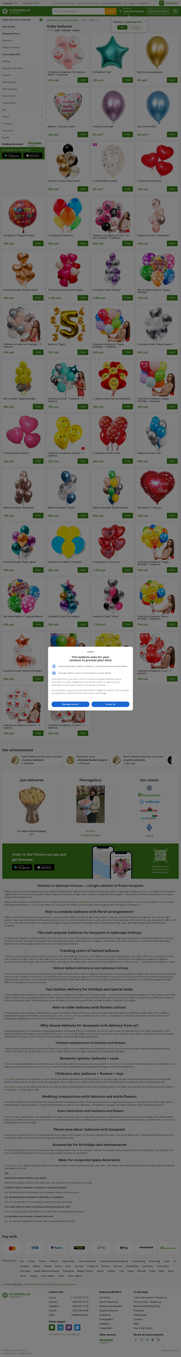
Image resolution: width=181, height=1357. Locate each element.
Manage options (70, 704)
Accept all (110, 704)
